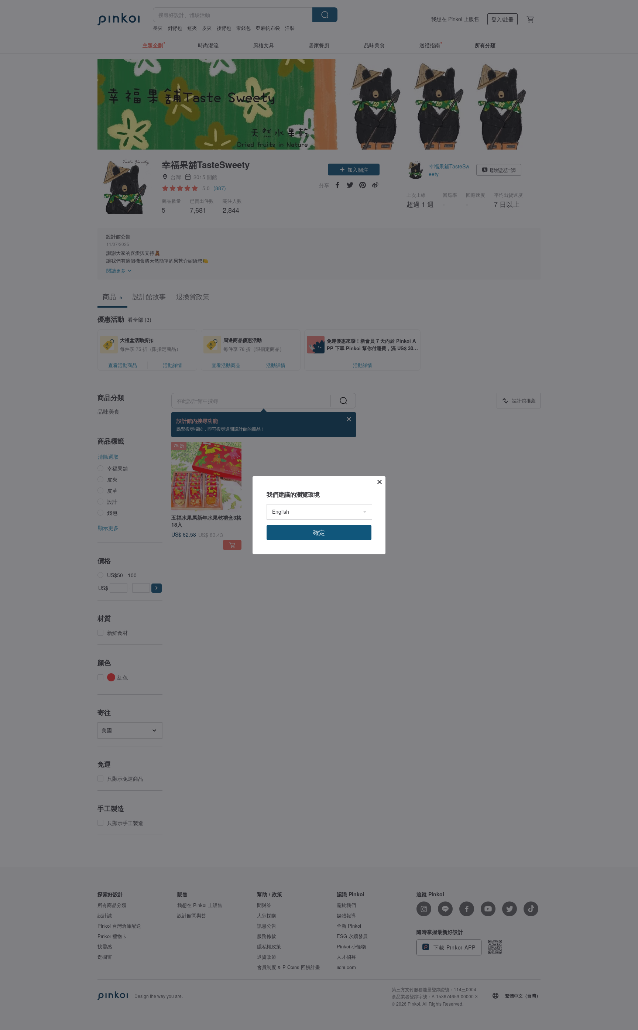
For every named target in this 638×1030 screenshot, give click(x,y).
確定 (319, 532)
